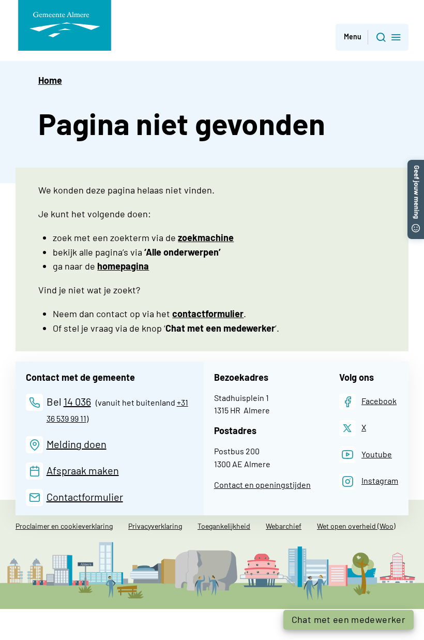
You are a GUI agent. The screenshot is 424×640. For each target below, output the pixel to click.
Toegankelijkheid (224, 526)
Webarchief (283, 526)
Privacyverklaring (155, 526)
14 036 (77, 401)
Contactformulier (85, 496)
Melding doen (77, 444)
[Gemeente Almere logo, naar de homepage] (65, 25)
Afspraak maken (83, 470)
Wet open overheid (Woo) (356, 526)
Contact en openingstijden (262, 484)
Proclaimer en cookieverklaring (64, 526)
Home (50, 80)
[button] (372, 37)
